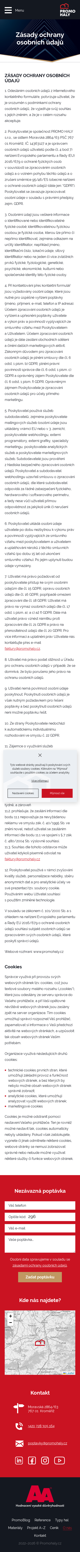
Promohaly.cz (50, 1543)
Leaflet (70, 1373)
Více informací (40, 780)
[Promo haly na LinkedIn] (19, 1460)
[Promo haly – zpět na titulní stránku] (64, 9)
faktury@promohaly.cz (22, 649)
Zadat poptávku (40, 1277)
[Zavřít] (40, 755)
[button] (40, 1342)
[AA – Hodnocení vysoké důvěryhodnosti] (40, 1496)
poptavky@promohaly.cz (47, 1443)
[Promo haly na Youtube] (59, 1460)
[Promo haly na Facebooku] (32, 1460)
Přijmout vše (57, 793)
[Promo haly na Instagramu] (45, 1460)
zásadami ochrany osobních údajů (40, 1265)
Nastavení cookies (23, 793)
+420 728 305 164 (41, 1426)
